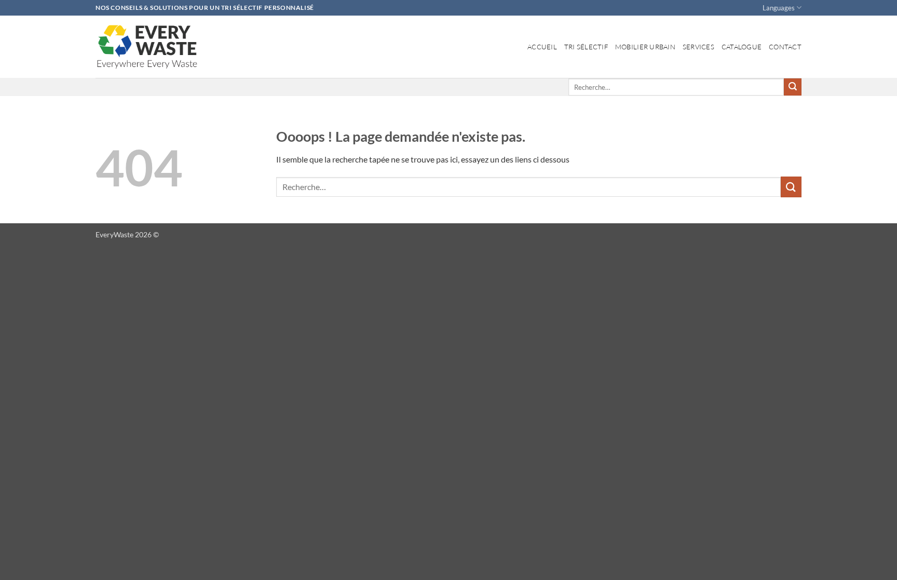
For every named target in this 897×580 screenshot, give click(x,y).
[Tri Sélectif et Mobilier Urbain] (147, 47)
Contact (785, 47)
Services (698, 47)
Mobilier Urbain (645, 47)
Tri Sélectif (586, 47)
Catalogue (742, 47)
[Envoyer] (792, 87)
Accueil (542, 47)
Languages (779, 8)
